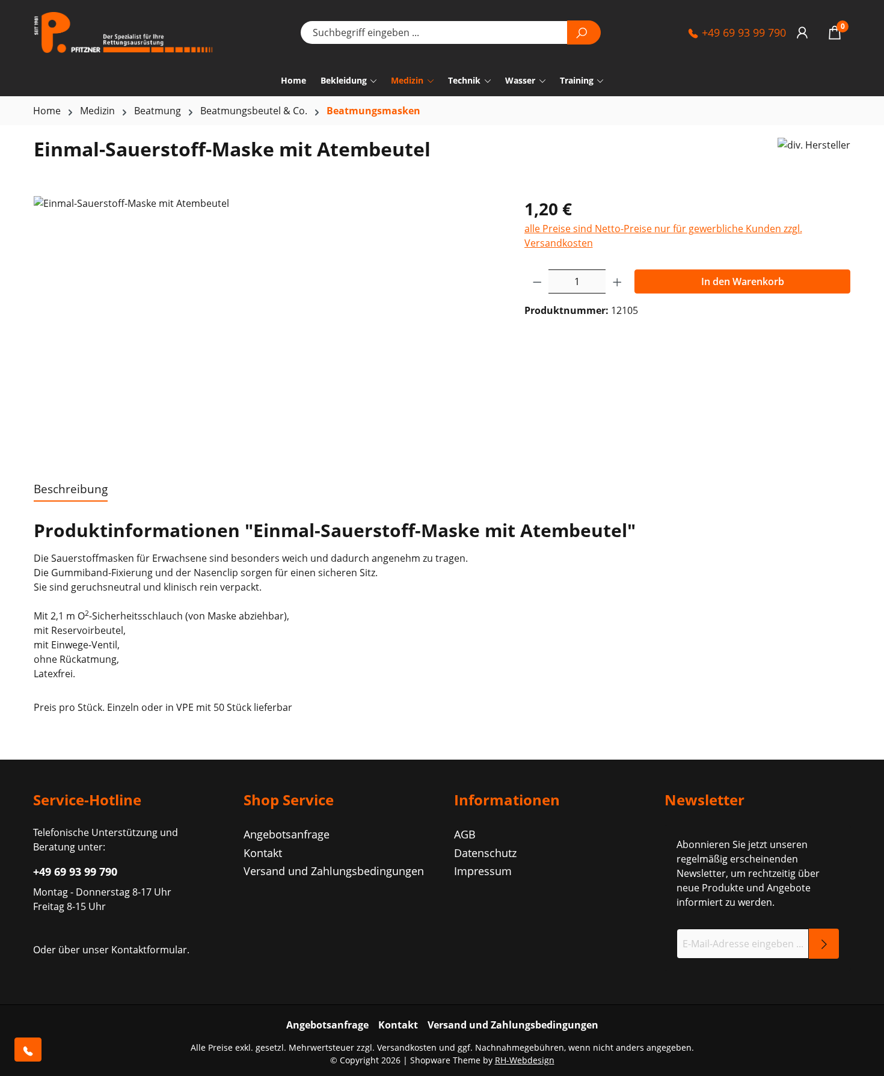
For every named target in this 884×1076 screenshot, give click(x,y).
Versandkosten (407, 1047)
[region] (267, 325)
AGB (465, 834)
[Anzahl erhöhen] (617, 281)
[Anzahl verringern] (537, 281)
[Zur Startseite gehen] (123, 32)
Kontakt (263, 853)
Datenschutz (485, 853)
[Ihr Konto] (802, 32)
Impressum (483, 871)
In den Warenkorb (742, 281)
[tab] (71, 490)
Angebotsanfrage (287, 834)
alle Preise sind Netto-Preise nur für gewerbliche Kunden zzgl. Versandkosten (663, 236)
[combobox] (434, 32)
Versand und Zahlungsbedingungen (334, 871)
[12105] (267, 325)
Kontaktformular (149, 949)
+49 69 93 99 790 (742, 32)
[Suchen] (584, 32)
